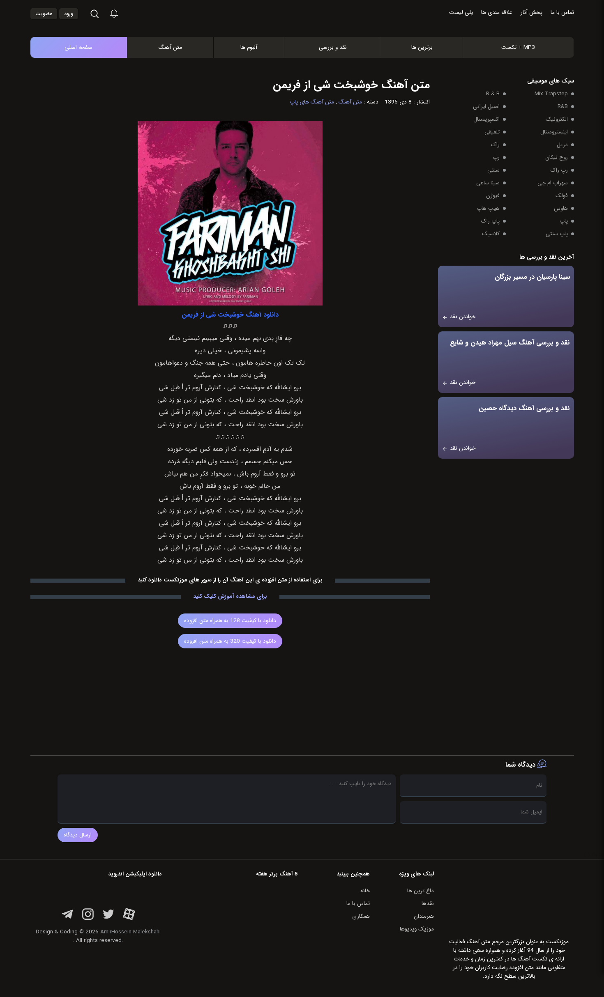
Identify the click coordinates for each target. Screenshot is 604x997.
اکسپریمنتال (486, 119)
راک (495, 144)
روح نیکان (556, 157)
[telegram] (67, 918)
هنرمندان (424, 916)
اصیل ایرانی (486, 106)
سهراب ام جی (552, 183)
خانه (365, 891)
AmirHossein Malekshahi (130, 932)
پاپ (564, 221)
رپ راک (559, 170)
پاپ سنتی (557, 234)
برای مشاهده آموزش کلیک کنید (230, 596)
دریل (562, 144)
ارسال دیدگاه (78, 835)
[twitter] (108, 918)
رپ (496, 157)
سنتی (493, 170)
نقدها (428, 903)
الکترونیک (557, 119)
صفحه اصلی (78, 47)
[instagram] (88, 918)
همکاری (361, 916)
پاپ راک (490, 221)
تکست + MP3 (518, 47)
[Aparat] (129, 918)
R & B (493, 94)
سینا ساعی (488, 183)
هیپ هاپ (488, 208)
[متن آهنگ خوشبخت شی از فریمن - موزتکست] (310, 28)
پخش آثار (531, 12)
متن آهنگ (170, 47)
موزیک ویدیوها (417, 929)
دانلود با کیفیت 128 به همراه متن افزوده (230, 620)
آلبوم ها (248, 47)
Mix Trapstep (551, 94)
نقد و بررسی (333, 47)
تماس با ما (562, 12)
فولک (562, 195)
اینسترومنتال (554, 132)
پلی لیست (461, 12)
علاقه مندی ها (496, 12)
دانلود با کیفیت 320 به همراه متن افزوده (230, 641)
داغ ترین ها (420, 891)
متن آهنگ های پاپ (312, 102)
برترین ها (422, 47)
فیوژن (493, 195)
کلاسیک (491, 234)
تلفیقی (492, 132)
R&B (563, 106)
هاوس (561, 208)
